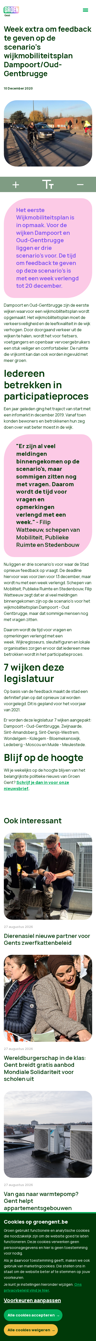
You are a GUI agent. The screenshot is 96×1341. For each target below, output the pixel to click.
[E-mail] (8, 174)
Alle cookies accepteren (31, 1315)
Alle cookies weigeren (29, 1330)
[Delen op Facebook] (8, 145)
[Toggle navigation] (85, 12)
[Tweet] (8, 159)
